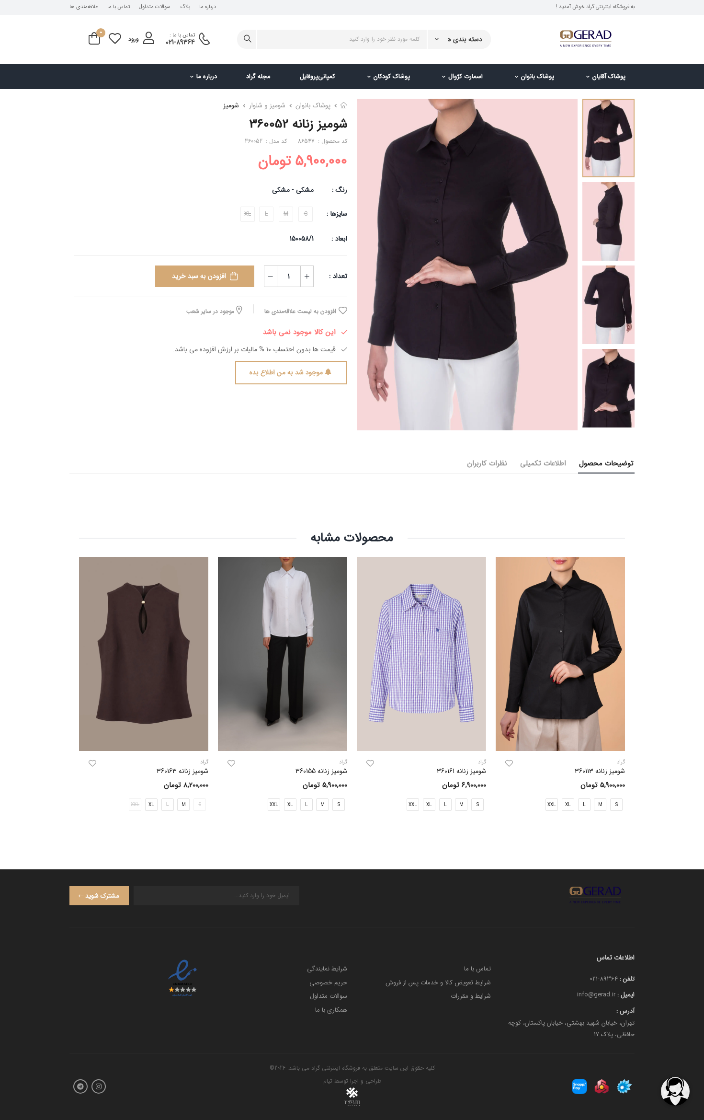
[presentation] (618, 692)
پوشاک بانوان (537, 76)
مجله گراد (258, 76)
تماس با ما (118, 7)
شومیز (231, 105)
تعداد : (338, 276)
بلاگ (185, 7)
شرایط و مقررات (471, 996)
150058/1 (302, 238)
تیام (327, 1080)
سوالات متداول (154, 7)
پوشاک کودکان (392, 76)
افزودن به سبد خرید (199, 276)
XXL (551, 804)
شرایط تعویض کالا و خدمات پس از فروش (438, 983)
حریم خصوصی (328, 983)
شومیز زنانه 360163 (182, 771)
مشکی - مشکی (293, 190)
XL (568, 804)
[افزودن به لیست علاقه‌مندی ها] (509, 763)
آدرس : (625, 1011)
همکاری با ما (331, 1010)
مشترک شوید (102, 896)
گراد (482, 762)
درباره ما (207, 7)
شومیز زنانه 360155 (321, 771)
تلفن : (627, 979)
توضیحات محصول (606, 463)
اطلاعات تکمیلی (543, 463)
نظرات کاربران (487, 463)
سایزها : (337, 213)
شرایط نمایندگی (327, 969)
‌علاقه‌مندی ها (83, 7)
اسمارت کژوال (465, 76)
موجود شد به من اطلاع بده (286, 372)
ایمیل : (626, 995)
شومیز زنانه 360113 (600, 771)
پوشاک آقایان (608, 76)
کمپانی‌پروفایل (317, 76)
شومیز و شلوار (267, 105)
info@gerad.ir (596, 995)
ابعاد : (338, 238)
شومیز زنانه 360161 (461, 771)
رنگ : (339, 190)
